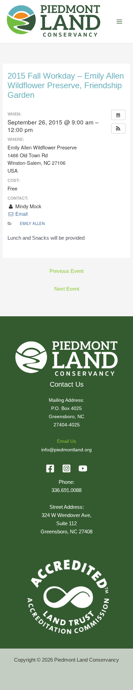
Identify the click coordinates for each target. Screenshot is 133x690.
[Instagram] (66, 468)
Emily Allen (32, 223)
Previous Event (66, 271)
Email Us (66, 441)
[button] (118, 128)
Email (20, 213)
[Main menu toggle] (119, 21)
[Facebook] (50, 468)
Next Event (66, 289)
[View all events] (118, 115)
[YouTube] (83, 468)
